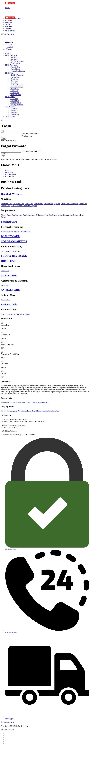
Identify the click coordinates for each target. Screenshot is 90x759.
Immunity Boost (78, 215)
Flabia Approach (11, 65)
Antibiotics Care (6, 204)
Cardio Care (29, 204)
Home (7, 170)
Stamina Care (5, 206)
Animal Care (14, 93)
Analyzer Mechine (16, 314)
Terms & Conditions (49, 411)
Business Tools (15, 95)
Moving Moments (16, 105)
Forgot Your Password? (9, 140)
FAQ (57, 411)
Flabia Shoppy (15, 69)
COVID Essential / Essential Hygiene (24, 206)
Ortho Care (83, 204)
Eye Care (57, 204)
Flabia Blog (14, 114)
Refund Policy (37, 411)
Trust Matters (15, 63)
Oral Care (19, 231)
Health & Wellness (16, 75)
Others (3, 217)
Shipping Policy (16, 411)
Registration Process (8, 402)
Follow (7, 8)
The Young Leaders (17, 61)
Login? (3, 156)
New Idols (14, 101)
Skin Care (26, 231)
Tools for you (10, 116)
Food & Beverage (16, 87)
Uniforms (26, 314)
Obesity (3, 215)
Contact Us (30, 402)
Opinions (13, 112)
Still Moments (15, 103)
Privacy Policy (6, 411)
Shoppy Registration (17, 71)
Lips (6, 251)
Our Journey (14, 59)
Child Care (48, 215)
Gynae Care (11, 215)
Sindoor (19, 251)
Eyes (2, 251)
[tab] (45, 194)
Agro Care (4, 285)
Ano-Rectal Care (18, 204)
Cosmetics (14, 83)
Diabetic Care (48, 204)
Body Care (4, 231)
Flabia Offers (15, 67)
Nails (14, 251)
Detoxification (38, 204)
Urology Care (68, 215)
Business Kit (5, 314)
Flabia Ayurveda (11, 55)
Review (13, 109)
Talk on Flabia (10, 107)
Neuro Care (74, 204)
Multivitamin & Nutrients (35, 215)
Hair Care (12, 231)
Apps (10, 44)
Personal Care (15, 77)
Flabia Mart (9, 73)
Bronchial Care (20, 215)
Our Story (13, 57)
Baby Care (14, 81)
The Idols (14, 99)
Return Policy (27, 411)
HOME (8, 53)
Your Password (27, 136)
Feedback (14, 111)
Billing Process (20, 402)
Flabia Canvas (10, 97)
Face (10, 251)
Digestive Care (57, 215)
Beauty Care (14, 79)
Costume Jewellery (17, 85)
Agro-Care (14, 91)
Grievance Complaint (41, 402)
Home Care (14, 89)
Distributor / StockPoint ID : (31, 134)
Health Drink (65, 204)
